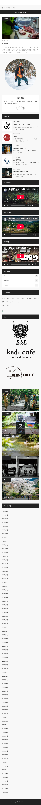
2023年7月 (5, 646)
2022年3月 (5, 706)
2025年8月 (5, 552)
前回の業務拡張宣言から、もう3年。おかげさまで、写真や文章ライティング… (25, 140)
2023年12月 (5, 627)
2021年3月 (5, 751)
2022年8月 (5, 687)
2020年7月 (5, 781)
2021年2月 (5, 755)
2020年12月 (5, 762)
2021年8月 (5, 732)
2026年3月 (5, 530)
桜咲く (4, 302)
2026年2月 (5, 533)
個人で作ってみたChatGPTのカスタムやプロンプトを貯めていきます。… (26, 128)
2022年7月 (5, 691)
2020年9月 (5, 773)
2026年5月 (5, 522)
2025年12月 (5, 537)
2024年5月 (5, 608)
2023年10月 (5, 635)
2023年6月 (5, 650)
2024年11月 (5, 586)
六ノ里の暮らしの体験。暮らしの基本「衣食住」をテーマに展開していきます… (26, 163)
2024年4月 (5, 612)
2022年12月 (5, 672)
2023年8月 (5, 642)
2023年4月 (5, 657)
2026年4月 (5, 526)
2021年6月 (5, 740)
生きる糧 (5, 43)
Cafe (20, 276)
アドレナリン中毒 (7, 298)
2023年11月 (5, 631)
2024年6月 (5, 605)
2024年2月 (5, 620)
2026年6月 (5, 518)
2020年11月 (5, 766)
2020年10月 (5, 769)
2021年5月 (5, 743)
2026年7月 (5, 515)
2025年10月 (5, 545)
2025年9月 (5, 548)
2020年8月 (5, 777)
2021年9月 (5, 728)
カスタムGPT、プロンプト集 (21, 124)
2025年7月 (5, 556)
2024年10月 (5, 590)
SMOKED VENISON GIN (20, 172)
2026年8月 (5, 511)
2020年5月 (5, 788)
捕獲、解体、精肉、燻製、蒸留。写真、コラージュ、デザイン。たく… (25, 175)
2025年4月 (5, 567)
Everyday (20, 280)
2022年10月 (5, 680)
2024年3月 (5, 616)
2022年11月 (5, 676)
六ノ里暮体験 (17, 160)
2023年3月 (5, 661)
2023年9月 (5, 638)
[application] (20, 197)
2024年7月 (5, 601)
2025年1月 (5, 578)
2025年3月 (5, 571)
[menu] (38, 2)
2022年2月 (5, 710)
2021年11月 (5, 721)
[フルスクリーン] (36, 205)
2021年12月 (5, 717)
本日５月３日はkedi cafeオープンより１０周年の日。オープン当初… (25, 151)
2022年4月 (5, 702)
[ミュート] (33, 205)
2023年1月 (5, 668)
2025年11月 (5, 541)
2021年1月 (5, 758)
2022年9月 (5, 683)
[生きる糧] (20, 28)
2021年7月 (5, 736)
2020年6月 (5, 784)
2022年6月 (5, 695)
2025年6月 (5, 560)
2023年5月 (5, 653)
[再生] (5, 205)
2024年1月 (5, 623)
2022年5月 (5, 698)
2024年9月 (5, 593)
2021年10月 (5, 725)
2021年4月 (5, 747)
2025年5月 (5, 563)
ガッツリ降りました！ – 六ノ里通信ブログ (24, 298)
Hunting (6, 18)
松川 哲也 (20, 98)
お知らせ (16, 136)
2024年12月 (5, 582)
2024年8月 (5, 597)
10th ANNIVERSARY (19, 148)
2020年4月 (5, 792)
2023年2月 (5, 665)
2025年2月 (5, 575)
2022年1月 (5, 713)
